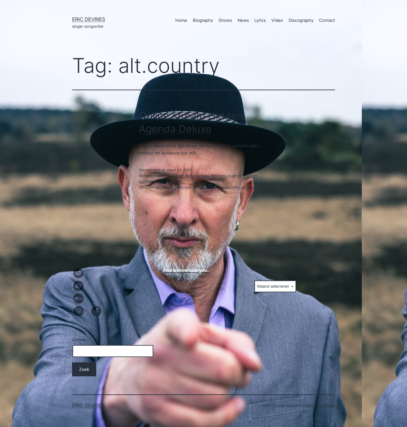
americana (183, 187)
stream (257, 187)
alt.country (164, 187)
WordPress (324, 405)
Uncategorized (151, 181)
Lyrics (260, 20)
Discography (301, 20)
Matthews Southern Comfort (234, 175)
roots (246, 187)
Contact (327, 20)
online (235, 187)
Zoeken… (80, 339)
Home (181, 20)
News (243, 20)
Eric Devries (88, 19)
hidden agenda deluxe (211, 187)
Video (277, 20)
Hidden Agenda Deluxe (190, 175)
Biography (203, 20)
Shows (225, 20)
